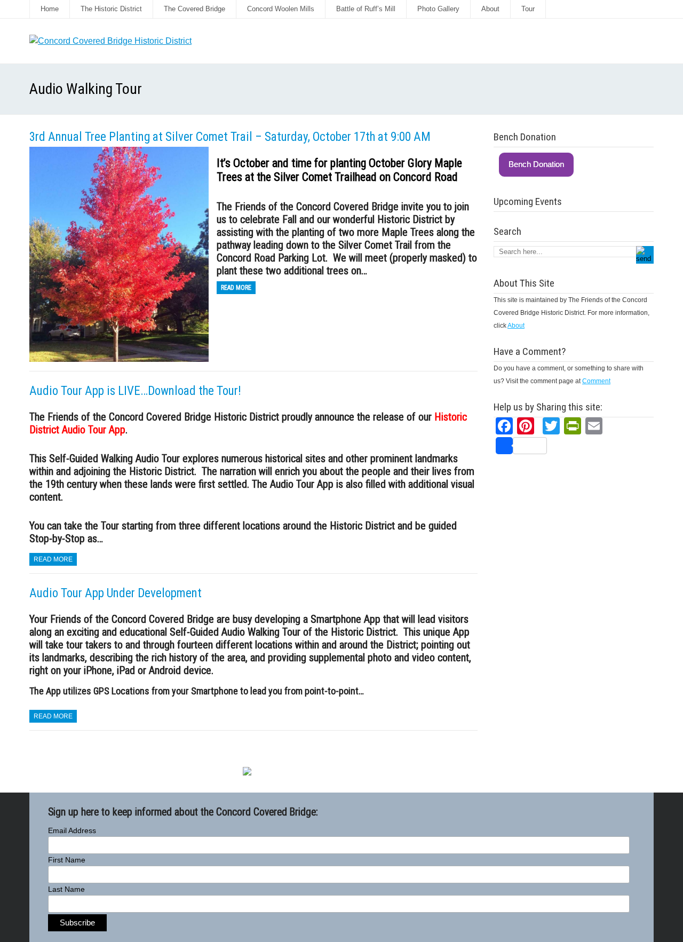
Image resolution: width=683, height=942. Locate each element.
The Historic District (111, 9)
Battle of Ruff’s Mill (365, 9)
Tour (528, 9)
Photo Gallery (438, 9)
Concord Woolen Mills (280, 9)
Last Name (66, 889)
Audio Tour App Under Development (115, 593)
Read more (236, 287)
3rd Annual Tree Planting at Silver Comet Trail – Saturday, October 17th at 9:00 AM (230, 137)
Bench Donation (536, 164)
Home (50, 9)
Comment (596, 381)
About (490, 9)
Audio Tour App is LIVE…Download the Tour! (135, 391)
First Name (66, 860)
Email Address (72, 830)
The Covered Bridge (194, 9)
